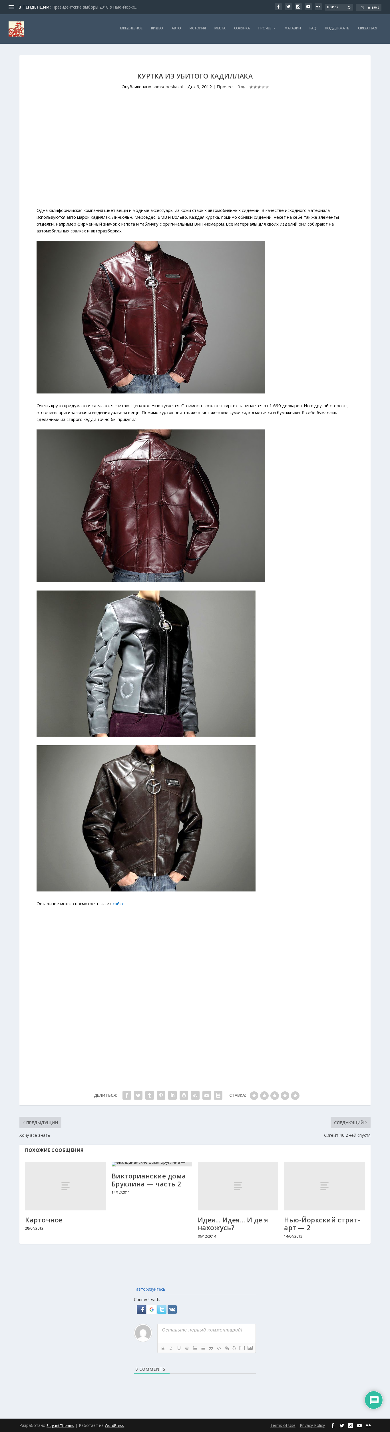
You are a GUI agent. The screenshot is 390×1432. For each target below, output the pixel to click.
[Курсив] (171, 1348)
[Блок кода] (219, 1348)
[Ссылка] (227, 1348)
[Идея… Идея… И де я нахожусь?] (238, 1186)
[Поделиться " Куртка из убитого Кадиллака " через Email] (206, 1095)
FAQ (312, 28)
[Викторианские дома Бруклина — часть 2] (152, 1164)
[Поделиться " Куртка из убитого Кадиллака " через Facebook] (126, 1095)
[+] (242, 1348)
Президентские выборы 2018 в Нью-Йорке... (95, 7)
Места (220, 28)
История (198, 28)
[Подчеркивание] (179, 1348)
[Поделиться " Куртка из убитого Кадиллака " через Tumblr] (149, 1095)
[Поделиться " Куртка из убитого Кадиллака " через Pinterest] (161, 1095)
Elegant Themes (60, 1425)
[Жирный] (163, 1348)
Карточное (44, 1219)
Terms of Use (282, 1425)
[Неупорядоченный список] (203, 1348)
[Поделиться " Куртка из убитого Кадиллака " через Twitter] (138, 1095)
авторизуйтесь (150, 1289)
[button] (142, 1312)
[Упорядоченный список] (195, 1348)
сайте (118, 903)
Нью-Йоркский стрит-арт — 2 (322, 1223)
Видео (157, 28)
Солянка (242, 28)
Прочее (264, 28)
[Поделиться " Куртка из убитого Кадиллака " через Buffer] (184, 1095)
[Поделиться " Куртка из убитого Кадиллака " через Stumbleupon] (195, 1095)
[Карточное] (65, 1186)
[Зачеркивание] (187, 1348)
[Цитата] (211, 1348)
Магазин (293, 28)
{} (234, 1348)
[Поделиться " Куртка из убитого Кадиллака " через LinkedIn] (172, 1095)
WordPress (114, 1425)
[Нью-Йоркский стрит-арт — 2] (324, 1186)
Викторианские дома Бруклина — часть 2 (149, 1179)
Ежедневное (131, 28)
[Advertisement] (194, 159)
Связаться (367, 28)
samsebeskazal (167, 86)
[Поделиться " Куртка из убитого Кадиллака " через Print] (218, 1095)
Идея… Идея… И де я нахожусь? (233, 1223)
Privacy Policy (312, 1425)
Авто (176, 28)
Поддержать (337, 28)
